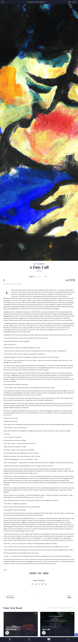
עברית (45, 276)
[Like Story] (71, 280)
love (39, 573)
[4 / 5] (42, 584)
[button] (76, 634)
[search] (70, 2)
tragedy (45, 573)
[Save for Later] (69, 280)
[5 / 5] (45, 584)
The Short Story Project (36, 2)
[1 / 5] (32, 584)
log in (74, 2)
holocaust (33, 573)
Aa (66, 280)
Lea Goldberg (39, 264)
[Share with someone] (4, 280)
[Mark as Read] (74, 280)
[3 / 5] (39, 584)
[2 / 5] (35, 584)
